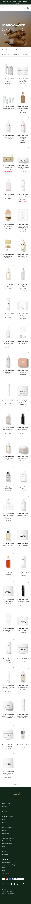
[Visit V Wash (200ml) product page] (8, 176)
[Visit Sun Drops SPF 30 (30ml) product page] (23, 236)
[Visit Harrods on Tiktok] (17, 884)
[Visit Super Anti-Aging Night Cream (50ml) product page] (8, 725)
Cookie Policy (5, 854)
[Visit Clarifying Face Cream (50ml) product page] (8, 754)
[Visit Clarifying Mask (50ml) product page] (23, 639)
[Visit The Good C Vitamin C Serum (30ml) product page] (8, 118)
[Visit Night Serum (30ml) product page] (8, 526)
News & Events (6, 812)
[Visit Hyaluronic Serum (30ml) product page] (8, 60)
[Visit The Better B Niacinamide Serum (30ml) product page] (23, 118)
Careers (4, 867)
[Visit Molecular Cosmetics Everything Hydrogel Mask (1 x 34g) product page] (23, 206)
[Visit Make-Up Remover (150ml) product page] (8, 639)
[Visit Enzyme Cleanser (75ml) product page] (8, 381)
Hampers (4, 830)
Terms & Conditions (7, 891)
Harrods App (5, 833)
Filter (25, 54)
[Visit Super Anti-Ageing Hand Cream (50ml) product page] (23, 176)
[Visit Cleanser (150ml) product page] (8, 295)
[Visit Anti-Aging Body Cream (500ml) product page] (23, 467)
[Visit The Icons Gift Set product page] (23, 324)
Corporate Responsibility (8, 865)
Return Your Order (7, 827)
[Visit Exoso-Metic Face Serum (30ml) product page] (23, 410)
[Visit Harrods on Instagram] (14, 884)
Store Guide (5, 806)
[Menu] (3, 8)
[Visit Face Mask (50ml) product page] (8, 582)
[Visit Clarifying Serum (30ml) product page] (23, 668)
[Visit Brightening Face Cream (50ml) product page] (8, 668)
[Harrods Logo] (15, 793)
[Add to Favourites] (14, 60)
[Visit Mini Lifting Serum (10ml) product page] (23, 725)
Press (3, 870)
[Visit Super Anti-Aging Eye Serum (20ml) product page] (8, 467)
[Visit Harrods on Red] (20, 884)
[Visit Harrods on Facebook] (11, 884)
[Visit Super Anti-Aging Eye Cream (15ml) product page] (23, 60)
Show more (6, 34)
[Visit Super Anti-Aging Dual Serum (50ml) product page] (23, 696)
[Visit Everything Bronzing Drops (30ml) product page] (23, 89)
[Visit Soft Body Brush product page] (8, 206)
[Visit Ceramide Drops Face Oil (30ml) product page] (8, 553)
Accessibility (5, 889)
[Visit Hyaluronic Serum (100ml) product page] (8, 353)
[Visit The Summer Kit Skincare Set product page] (8, 236)
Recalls (4, 851)
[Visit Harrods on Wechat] (23, 884)
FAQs (3, 846)
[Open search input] (6, 8)
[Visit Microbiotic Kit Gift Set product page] (8, 89)
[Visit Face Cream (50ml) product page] (23, 526)
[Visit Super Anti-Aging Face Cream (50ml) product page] (23, 381)
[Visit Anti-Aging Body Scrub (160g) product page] (23, 295)
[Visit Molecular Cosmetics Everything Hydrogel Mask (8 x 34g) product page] (8, 496)
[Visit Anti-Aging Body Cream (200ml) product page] (8, 610)
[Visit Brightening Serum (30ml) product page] (8, 438)
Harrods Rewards (6, 841)
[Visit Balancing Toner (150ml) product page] (23, 553)
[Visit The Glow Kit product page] (23, 353)
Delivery (4, 819)
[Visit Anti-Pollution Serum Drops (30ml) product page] (8, 410)
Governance (5, 873)
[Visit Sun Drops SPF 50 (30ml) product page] (8, 265)
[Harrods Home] (15, 8)
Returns (4, 822)
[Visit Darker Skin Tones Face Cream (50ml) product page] (8, 696)
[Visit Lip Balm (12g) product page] (8, 148)
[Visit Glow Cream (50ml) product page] (23, 438)
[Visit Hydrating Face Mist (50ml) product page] (23, 265)
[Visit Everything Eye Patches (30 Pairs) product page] (23, 148)
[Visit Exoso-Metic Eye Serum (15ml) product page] (23, 582)
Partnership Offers (7, 843)
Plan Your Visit (6, 803)
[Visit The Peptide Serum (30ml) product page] (8, 324)
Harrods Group (6, 862)
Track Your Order (6, 825)
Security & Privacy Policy (8, 893)
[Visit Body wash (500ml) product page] (23, 496)
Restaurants (5, 809)
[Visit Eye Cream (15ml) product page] (23, 610)
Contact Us (5, 849)
